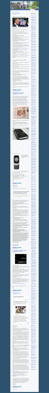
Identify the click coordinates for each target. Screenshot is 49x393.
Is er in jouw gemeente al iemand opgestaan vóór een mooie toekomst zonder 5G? (33, 250)
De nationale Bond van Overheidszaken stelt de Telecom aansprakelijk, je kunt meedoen (33, 260)
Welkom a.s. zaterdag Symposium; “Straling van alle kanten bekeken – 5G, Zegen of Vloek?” (34, 111)
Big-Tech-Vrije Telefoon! (16, 13)
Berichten (18, 9)
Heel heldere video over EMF (33, 307)
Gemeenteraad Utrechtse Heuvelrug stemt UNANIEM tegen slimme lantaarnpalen (33, 331)
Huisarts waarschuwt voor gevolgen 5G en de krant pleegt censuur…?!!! (33, 226)
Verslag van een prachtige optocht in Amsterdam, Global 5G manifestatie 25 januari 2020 (33, 224)
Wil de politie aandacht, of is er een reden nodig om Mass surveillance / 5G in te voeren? (33, 164)
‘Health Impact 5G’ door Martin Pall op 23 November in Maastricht (33, 243)
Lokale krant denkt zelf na (33, 311)
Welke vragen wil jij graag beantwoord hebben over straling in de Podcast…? (33, 42)
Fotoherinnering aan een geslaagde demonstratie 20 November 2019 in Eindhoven (33, 239)
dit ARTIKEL (27, 274)
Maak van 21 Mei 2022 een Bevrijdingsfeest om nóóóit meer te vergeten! (33, 63)
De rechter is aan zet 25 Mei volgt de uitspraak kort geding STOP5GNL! (33, 195)
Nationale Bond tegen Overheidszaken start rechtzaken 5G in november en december (33, 123)
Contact (28, 9)
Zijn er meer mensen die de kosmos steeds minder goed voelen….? (33, 89)
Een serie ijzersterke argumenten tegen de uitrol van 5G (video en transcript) (33, 298)
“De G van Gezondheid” (33, 237)
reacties (16, 184)
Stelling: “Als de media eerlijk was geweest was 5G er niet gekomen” (33, 65)
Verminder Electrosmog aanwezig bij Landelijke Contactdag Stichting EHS (33, 333)
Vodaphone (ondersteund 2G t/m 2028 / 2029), (22, 102)
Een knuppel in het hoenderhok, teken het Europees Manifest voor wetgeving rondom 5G (33, 57)
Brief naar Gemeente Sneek (33, 352)
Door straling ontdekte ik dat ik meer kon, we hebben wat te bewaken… (34, 232)
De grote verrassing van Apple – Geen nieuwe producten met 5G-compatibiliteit (34, 138)
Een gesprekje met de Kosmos (33, 24)
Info (15, 9)
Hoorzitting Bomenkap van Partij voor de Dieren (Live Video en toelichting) (33, 294)
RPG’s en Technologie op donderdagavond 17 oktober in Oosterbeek (33, 34)
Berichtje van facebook (33, 326)
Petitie (14, 9)
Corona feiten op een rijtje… (33, 97)
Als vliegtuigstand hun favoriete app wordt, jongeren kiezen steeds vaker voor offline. (33, 44)
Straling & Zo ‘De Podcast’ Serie (33, 30)
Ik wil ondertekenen (32, 9)
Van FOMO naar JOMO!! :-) (16, 293)
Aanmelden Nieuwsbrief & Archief (23, 9)
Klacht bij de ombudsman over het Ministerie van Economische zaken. (33, 255)
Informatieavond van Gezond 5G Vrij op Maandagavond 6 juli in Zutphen (33, 161)
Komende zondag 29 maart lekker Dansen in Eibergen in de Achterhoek (33, 26)
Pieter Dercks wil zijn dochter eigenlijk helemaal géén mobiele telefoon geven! (33, 36)
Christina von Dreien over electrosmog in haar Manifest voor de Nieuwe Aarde (33, 47)
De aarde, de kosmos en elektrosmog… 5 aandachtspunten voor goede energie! (33, 50)
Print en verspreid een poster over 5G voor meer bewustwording (33, 145)
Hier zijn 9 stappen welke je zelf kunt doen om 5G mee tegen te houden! (33, 269)
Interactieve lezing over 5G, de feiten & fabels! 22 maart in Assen (33, 202)
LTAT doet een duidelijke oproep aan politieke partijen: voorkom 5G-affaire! (33, 102)
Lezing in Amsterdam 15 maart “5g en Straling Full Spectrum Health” (33, 204)
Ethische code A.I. (15, 186)
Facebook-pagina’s (32, 303)
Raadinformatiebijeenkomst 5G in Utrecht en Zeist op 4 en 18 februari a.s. (33, 219)
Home (11, 9)
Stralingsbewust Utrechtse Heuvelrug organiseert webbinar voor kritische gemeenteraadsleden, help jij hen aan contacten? (33, 134)
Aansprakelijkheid (32, 343)
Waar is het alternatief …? (33, 77)
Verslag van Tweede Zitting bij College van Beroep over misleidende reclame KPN (33, 357)
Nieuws (15, 184)
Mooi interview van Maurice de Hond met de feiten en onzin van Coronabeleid (33, 146)
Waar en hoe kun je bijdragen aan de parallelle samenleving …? (33, 79)
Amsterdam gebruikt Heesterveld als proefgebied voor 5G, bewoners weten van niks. (33, 235)
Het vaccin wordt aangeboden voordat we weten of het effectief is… (33, 100)
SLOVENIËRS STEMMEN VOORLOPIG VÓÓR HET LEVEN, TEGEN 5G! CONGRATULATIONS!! (33, 209)
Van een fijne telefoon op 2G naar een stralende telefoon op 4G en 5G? (18, 93)
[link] (21, 374)
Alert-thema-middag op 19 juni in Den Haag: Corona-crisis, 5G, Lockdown (33, 172)
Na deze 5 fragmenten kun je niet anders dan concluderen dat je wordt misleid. (33, 86)
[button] (20, 284)
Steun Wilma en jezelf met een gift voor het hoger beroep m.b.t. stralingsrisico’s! (33, 70)
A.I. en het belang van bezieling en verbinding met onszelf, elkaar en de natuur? (19, 251)
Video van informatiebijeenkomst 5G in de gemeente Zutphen (33, 121)
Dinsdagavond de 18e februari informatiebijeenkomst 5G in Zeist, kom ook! (33, 215)
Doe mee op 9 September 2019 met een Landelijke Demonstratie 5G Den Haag (33, 290)
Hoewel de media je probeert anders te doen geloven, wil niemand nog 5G (33, 273)
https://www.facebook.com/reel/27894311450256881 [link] (18, 283)
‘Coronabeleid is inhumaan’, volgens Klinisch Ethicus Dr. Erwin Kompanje (33, 190)
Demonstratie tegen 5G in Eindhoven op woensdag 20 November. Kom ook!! (33, 253)
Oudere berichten (14, 389)
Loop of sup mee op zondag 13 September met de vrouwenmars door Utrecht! (33, 152)
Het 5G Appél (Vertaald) (33, 302)
